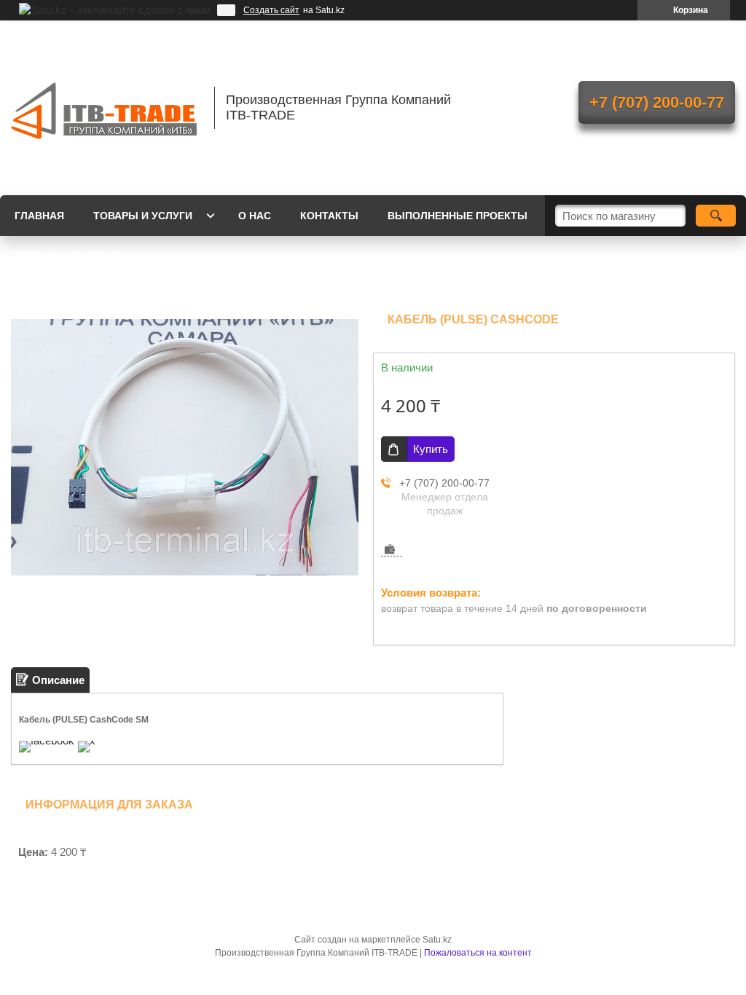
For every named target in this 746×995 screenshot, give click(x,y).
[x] (86, 740)
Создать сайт (271, 10)
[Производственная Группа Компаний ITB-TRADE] (105, 107)
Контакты (329, 215)
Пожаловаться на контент (478, 953)
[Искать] (716, 216)
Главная (39, 215)
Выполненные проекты (457, 215)
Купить (430, 449)
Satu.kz (437, 940)
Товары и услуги (142, 215)
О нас (254, 215)
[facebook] (46, 740)
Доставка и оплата (71, 256)
